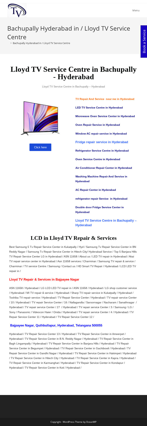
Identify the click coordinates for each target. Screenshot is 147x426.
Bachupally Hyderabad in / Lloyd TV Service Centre (41, 43)
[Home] (8, 43)
